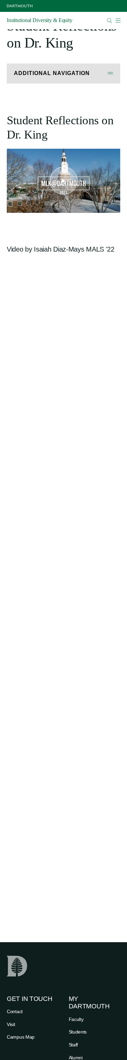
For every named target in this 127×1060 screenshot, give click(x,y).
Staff (73, 1044)
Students (78, 1032)
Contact (15, 1011)
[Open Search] (109, 20)
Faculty (76, 1019)
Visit (11, 1024)
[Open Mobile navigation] (117, 20)
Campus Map (21, 1037)
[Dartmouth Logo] (20, 5)
